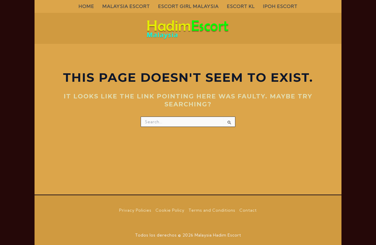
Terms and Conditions (212, 210)
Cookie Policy (170, 210)
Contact (248, 210)
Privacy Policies (135, 210)
